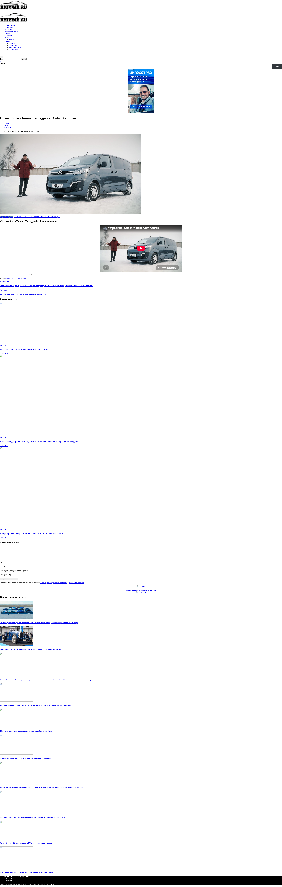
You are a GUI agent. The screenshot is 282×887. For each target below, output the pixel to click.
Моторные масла (15, 47)
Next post (3, 290)
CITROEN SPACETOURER (24, 217)
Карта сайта (8, 880)
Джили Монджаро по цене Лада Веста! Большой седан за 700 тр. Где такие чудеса (39, 441)
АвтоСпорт (8, 27)
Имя (2, 563)
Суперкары (8, 35)
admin (37, 217)
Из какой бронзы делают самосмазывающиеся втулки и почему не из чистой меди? (33, 817)
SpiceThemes (53, 884)
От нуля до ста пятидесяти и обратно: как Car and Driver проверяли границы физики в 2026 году (39, 623)
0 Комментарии (54, 217)
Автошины (13, 43)
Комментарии (5, 559)
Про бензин (13, 49)
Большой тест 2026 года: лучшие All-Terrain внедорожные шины (26, 843)
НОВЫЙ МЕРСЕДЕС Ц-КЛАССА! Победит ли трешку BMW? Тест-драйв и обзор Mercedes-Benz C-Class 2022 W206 (46, 286)
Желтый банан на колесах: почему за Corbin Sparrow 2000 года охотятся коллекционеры (35, 705)
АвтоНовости (9, 25)
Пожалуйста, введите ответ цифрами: (14, 571)
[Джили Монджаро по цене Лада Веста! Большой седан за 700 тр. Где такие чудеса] (70, 433)
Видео (6, 37)
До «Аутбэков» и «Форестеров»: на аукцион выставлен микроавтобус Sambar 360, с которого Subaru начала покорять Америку (51, 680)
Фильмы (12, 39)
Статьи (7, 41)
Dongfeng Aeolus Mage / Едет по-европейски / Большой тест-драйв (31, 533)
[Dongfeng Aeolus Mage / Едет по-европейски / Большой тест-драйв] (70, 526)
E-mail (2, 567)
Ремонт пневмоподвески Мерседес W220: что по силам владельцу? (26, 872)
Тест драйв (8, 29)
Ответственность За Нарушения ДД (17, 876)
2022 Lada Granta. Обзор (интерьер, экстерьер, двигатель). (23, 294)
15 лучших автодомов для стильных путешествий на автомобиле (26, 731)
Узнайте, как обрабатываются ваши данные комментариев (62, 583)
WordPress (27, 884)
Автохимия (13, 45)
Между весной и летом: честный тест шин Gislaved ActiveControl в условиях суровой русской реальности (41, 787)
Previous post (4, 281)
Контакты (8, 878)
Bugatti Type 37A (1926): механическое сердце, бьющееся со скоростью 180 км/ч (31, 649)
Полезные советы (11, 31)
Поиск (2, 63)
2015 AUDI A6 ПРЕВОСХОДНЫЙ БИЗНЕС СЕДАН (25, 349)
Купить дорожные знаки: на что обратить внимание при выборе (25, 758)
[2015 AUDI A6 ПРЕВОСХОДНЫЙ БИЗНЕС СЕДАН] (26, 341)
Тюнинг (7, 33)
